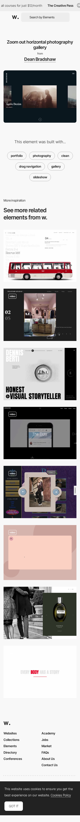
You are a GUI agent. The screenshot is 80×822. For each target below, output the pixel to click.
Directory (10, 752)
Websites (10, 733)
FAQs (45, 752)
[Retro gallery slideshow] (40, 492)
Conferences (13, 759)
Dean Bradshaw (40, 59)
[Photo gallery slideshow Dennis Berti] (40, 374)
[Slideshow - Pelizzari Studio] (40, 315)
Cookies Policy (61, 795)
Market (47, 746)
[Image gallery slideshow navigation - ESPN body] (40, 672)
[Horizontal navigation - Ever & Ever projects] (40, 433)
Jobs (45, 740)
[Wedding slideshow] (40, 552)
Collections (11, 740)
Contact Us (50, 765)
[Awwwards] (15, 17)
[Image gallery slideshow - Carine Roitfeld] (40, 613)
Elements (10, 746)
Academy (48, 733)
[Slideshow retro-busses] (40, 256)
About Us (48, 759)
